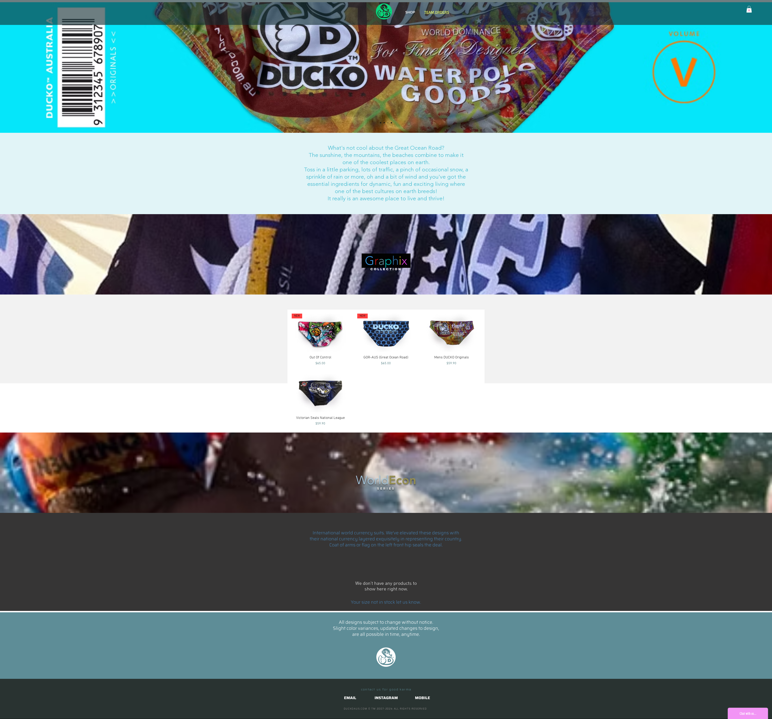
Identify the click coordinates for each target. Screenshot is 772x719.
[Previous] (22, 67)
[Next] (749, 67)
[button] (749, 9)
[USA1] (391, 122)
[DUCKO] (387, 122)
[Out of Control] (384, 122)
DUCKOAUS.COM (355, 709)
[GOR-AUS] (380, 122)
